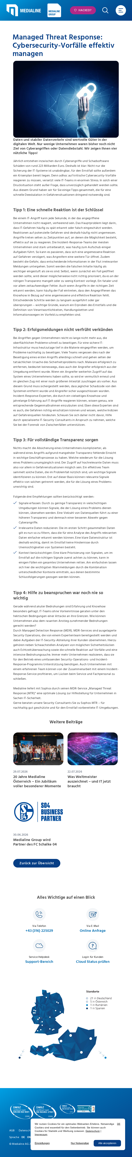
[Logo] (24, 10)
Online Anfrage (93, 930)
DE (23, 1137)
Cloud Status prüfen (92, 962)
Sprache (14, 1137)
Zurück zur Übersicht (36, 863)
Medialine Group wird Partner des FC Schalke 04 (35, 842)
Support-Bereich (39, 962)
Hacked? (85, 10)
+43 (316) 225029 (39, 930)
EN (29, 1137)
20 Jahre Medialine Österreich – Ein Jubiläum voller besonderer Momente (37, 781)
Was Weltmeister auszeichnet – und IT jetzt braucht (89, 781)
